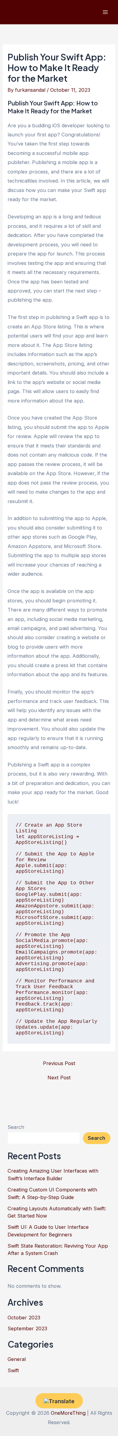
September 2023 (27, 1328)
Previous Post (59, 1063)
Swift (13, 1370)
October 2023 (24, 1317)
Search (16, 1127)
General (17, 1359)
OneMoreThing (68, 1413)
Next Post (59, 1077)
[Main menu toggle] (105, 12)
